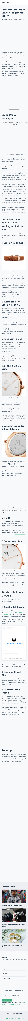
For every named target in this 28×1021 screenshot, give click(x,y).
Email (4, 969)
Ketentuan (17, 1018)
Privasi (22, 1018)
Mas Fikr (5, 2)
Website (5, 973)
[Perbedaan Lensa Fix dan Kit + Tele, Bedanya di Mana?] (14, 915)
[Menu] (25, 2)
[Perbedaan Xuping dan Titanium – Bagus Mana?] (14, 936)
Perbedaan (21, 19)
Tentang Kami (7, 1018)
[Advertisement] (14, 37)
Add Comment (6, 978)
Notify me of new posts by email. (11, 995)
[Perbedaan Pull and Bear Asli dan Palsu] (14, 896)
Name (4, 964)
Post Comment (6, 1000)
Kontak (12, 1018)
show (16, 108)
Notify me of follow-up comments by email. (14, 990)
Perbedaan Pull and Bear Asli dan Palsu (12, 905)
